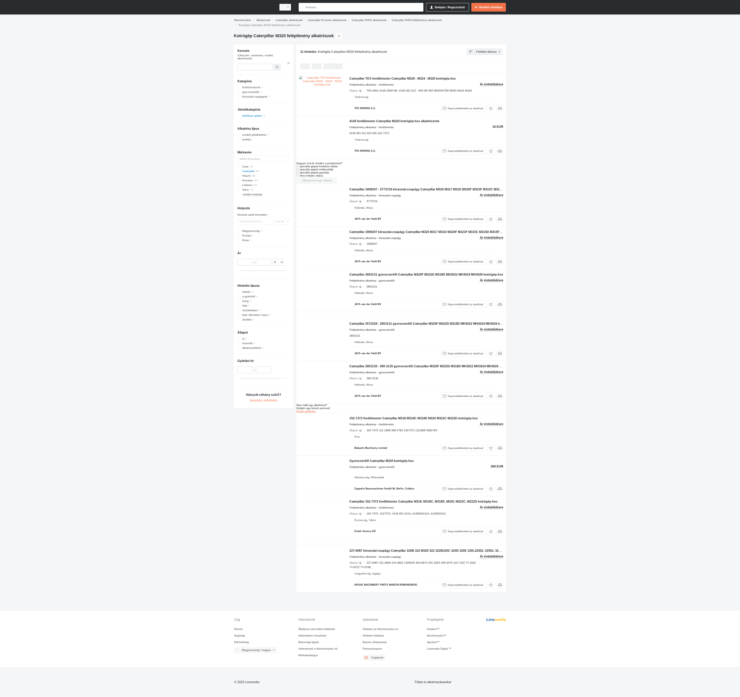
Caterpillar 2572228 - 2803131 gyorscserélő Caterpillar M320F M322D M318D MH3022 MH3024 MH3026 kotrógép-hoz (433, 323)
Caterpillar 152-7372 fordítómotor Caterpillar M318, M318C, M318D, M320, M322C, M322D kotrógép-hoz (423, 501)
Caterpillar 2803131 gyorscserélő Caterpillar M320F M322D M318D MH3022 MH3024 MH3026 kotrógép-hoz (426, 274)
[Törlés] (288, 63)
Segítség (239, 635)
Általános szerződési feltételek (316, 629)
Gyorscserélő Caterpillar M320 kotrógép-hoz (381, 460)
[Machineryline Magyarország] (254, 7)
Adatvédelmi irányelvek (312, 635)
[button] (490, 108)
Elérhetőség (241, 642)
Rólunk (238, 629)
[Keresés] (302, 7)
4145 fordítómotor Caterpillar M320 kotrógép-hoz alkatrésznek (394, 121)
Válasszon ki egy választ (316, 180)
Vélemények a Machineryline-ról (317, 648)
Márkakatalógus (308, 655)
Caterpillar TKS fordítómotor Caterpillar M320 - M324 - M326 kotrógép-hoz (402, 78)
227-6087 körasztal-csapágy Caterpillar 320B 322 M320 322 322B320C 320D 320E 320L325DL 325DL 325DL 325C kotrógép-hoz (441, 550)
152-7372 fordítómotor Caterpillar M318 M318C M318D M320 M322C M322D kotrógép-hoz (413, 418)
